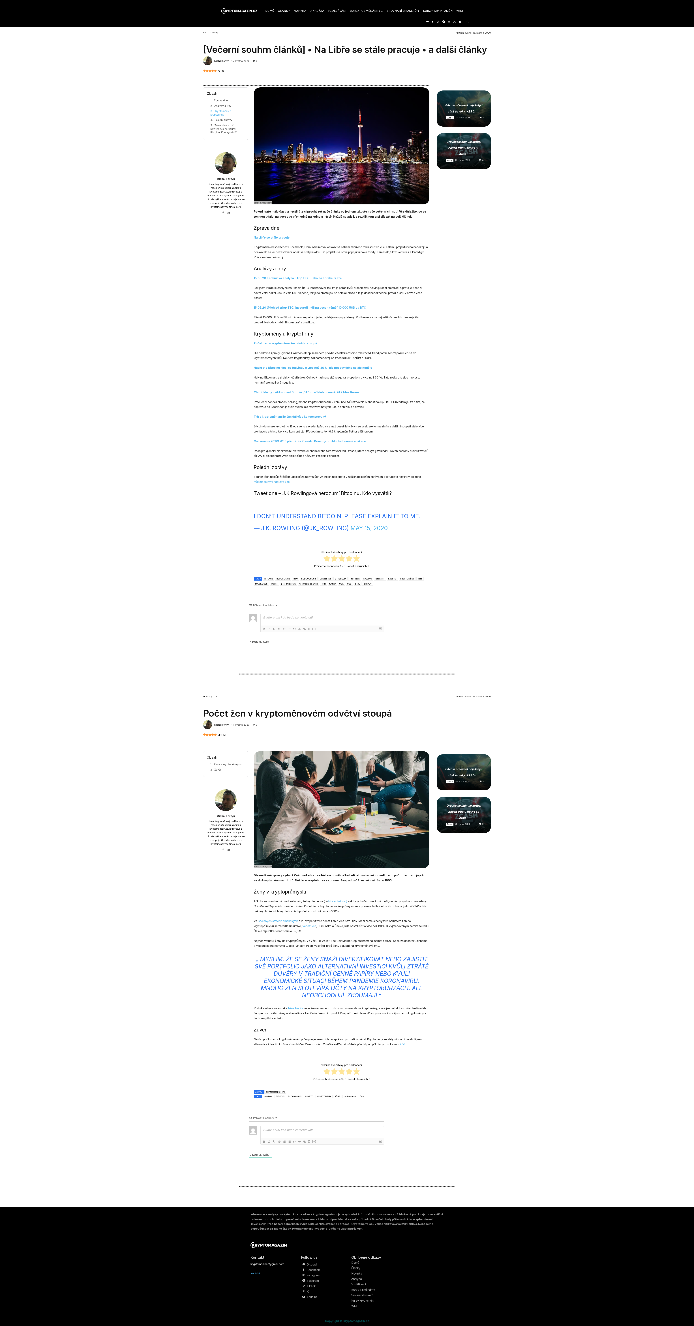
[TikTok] (449, 22)
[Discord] (427, 22)
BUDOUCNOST (308, 578)
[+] (314, 629)
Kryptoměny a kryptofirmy (220, 112)
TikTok (311, 1286)
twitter (332, 584)
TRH (324, 584)
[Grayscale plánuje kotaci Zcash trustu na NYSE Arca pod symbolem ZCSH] (464, 151)
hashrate (380, 578)
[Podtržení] (274, 629)
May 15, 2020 (369, 528)
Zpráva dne (221, 100)
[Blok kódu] (299, 629)
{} (309, 629)
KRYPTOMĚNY (407, 578)
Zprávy (214, 32)
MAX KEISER (261, 584)
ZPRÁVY (368, 584)
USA (341, 584)
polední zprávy (288, 584)
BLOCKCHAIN (283, 578)
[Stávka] (279, 629)
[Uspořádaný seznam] (284, 629)
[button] (468, 22)
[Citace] (294, 629)
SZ (204, 32)
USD (349, 584)
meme (274, 584)
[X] (454, 22)
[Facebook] (433, 22)
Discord (312, 1264)
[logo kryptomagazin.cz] (239, 11)
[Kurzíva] (269, 629)
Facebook (354, 578)
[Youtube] (460, 22)
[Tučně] (264, 629)
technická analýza (308, 584)
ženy (357, 584)
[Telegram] (443, 22)
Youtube (312, 1296)
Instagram (313, 1275)
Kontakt (255, 1273)
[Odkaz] (304, 629)
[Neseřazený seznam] (289, 629)
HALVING (367, 578)
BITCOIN (268, 578)
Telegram (313, 1280)
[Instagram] (438, 22)
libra (420, 578)
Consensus (325, 578)
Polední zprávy (223, 119)
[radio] (327, 559)
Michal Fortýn (221, 61)
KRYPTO (392, 578)
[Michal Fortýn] (208, 60)
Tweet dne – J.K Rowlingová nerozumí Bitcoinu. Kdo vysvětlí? (223, 129)
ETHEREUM (340, 578)
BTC (296, 578)
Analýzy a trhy (222, 105)
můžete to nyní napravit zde (272, 482)
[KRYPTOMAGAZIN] (268, 1245)
